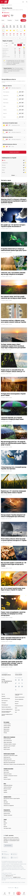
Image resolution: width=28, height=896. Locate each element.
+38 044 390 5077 (18, 674)
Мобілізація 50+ (7, 757)
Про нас (3, 694)
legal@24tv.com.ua (16, 877)
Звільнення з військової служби (10, 755)
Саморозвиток (7, 803)
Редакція (3, 696)
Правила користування (6, 707)
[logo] (5, 2)
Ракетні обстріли (7, 738)
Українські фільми (8, 787)
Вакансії (16, 703)
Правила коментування (19, 697)
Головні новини (7, 723)
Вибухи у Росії (7, 747)
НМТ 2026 (6, 802)
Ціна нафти (6, 770)
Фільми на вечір (7, 788)
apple (14, 854)
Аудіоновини (6, 731)
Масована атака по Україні (9, 745)
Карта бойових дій (8, 740)
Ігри (16, 712)
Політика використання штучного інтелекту (6, 712)
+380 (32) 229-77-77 (9, 875)
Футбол (5, 823)
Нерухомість (7, 810)
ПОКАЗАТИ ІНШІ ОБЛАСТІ (14, 152)
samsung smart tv (14, 857)
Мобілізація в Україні (9, 753)
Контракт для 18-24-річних (9, 760)
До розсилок (8, 845)
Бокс (5, 821)
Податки (5, 777)
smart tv (5, 857)
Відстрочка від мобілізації (9, 762)
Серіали (5, 792)
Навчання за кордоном (9, 805)
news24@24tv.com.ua (6, 674)
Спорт (5, 819)
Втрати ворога (7, 749)
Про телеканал (5, 700)
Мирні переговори (8, 742)
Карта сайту (17, 710)
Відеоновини (6, 729)
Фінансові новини (8, 773)
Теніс (5, 824)
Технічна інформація (19, 699)
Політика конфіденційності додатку (7, 715)
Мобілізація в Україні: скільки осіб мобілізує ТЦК (14, 764)
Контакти (17, 701)
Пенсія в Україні (7, 779)
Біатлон (5, 826)
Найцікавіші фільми (8, 785)
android (5, 854)
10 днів (16, 20)
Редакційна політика (6, 698)
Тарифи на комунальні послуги (10, 775)
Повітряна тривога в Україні (10, 744)
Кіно (5, 783)
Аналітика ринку (7, 811)
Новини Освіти (7, 796)
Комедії (5, 790)
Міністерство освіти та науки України (12, 798)
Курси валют (6, 772)
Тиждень (9, 20)
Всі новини (6, 722)
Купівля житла (7, 813)
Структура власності (19, 705)
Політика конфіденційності (7, 709)
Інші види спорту (7, 828)
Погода (5, 732)
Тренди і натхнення (8, 815)
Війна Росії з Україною (9, 737)
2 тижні (23, 20)
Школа (5, 800)
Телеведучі (4, 702)
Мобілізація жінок (7, 759)
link (15, 680)
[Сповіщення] (23, 2)
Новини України (7, 725)
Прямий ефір (6, 727)
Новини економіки (8, 768)
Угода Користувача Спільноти (19, 694)
